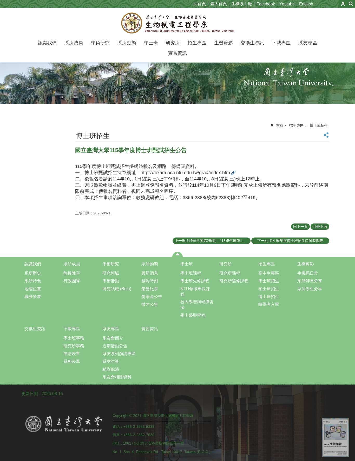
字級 (343, 4)
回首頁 (199, 4)
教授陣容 (71, 273)
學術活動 (110, 281)
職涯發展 (32, 296)
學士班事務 (73, 338)
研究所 (173, 42)
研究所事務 (73, 346)
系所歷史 (32, 273)
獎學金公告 (151, 296)
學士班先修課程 (194, 281)
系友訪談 (110, 361)
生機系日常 (307, 273)
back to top (335, 437)
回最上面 (320, 227)
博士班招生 (319, 125)
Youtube (287, 4)
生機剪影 (223, 42)
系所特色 (32, 281)
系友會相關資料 (117, 377)
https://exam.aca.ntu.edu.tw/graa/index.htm (185, 172)
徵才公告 (149, 304)
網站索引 (351, 4)
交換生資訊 (252, 42)
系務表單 (71, 361)
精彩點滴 (110, 369)
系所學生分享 (309, 289)
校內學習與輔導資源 (197, 305)
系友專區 (307, 42)
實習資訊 (177, 53)
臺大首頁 (218, 4)
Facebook (266, 4)
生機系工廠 (241, 4)
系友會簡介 (112, 338)
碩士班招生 (268, 289)
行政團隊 (71, 281)
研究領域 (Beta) (116, 289)
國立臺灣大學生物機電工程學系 (177, 23)
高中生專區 (268, 273)
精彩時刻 (149, 281)
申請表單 (71, 353)
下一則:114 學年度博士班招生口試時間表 (290, 241)
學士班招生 (268, 281)
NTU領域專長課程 (195, 291)
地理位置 (32, 289)
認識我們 (47, 42)
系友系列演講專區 (119, 353)
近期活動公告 (114, 346)
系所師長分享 (309, 281)
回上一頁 (300, 227)
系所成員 (73, 42)
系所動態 (126, 42)
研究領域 (110, 273)
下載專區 (281, 42)
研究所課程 (229, 273)
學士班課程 (190, 273)
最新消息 (149, 273)
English (306, 4)
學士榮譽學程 (192, 315)
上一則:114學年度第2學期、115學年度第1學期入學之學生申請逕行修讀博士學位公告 (213, 241)
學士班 (151, 42)
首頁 (279, 125)
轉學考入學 (268, 304)
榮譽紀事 (149, 289)
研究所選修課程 (233, 281)
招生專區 (197, 42)
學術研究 (100, 42)
